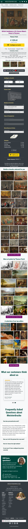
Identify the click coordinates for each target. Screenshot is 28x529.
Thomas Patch (20, 4)
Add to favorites (20, 70)
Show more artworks (14, 365)
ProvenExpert (9, 397)
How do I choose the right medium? (11, 443)
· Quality (9, 498)
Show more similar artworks (14, 254)
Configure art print (15, 45)
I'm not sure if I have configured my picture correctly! (13, 449)
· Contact (3, 497)
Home (2, 4)
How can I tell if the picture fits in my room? (13, 439)
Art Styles (6, 4)
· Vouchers (10, 503)
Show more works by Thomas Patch (14, 316)
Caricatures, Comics (13, 4)
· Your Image (10, 495)
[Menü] (1, 1)
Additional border (7, 84)
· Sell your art (10, 497)
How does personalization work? (11, 421)
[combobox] (14, 86)
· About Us (4, 514)
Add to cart (14, 155)
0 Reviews (16, 73)
